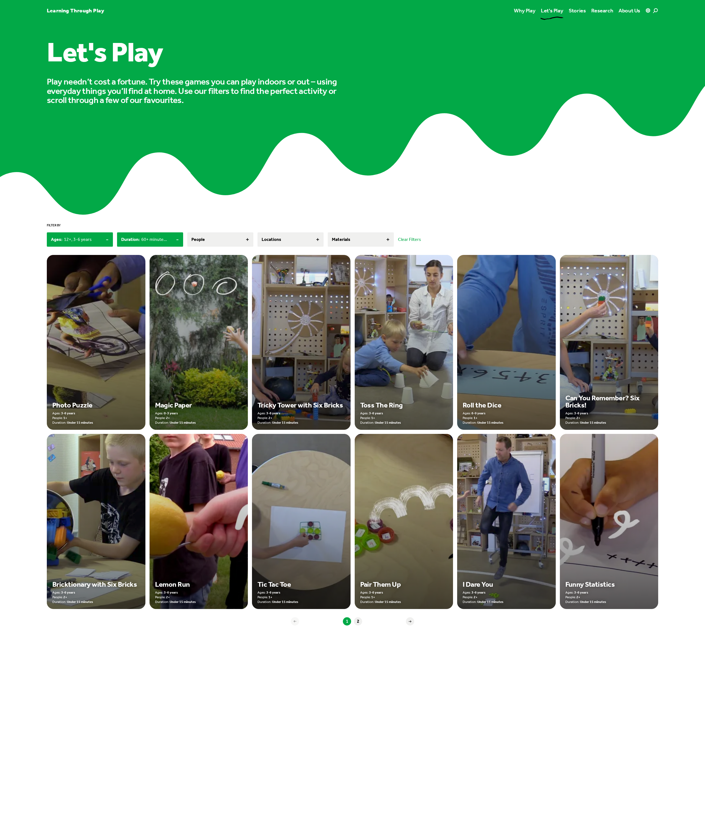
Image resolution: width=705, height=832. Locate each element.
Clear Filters (409, 239)
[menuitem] (552, 10)
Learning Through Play (75, 10)
